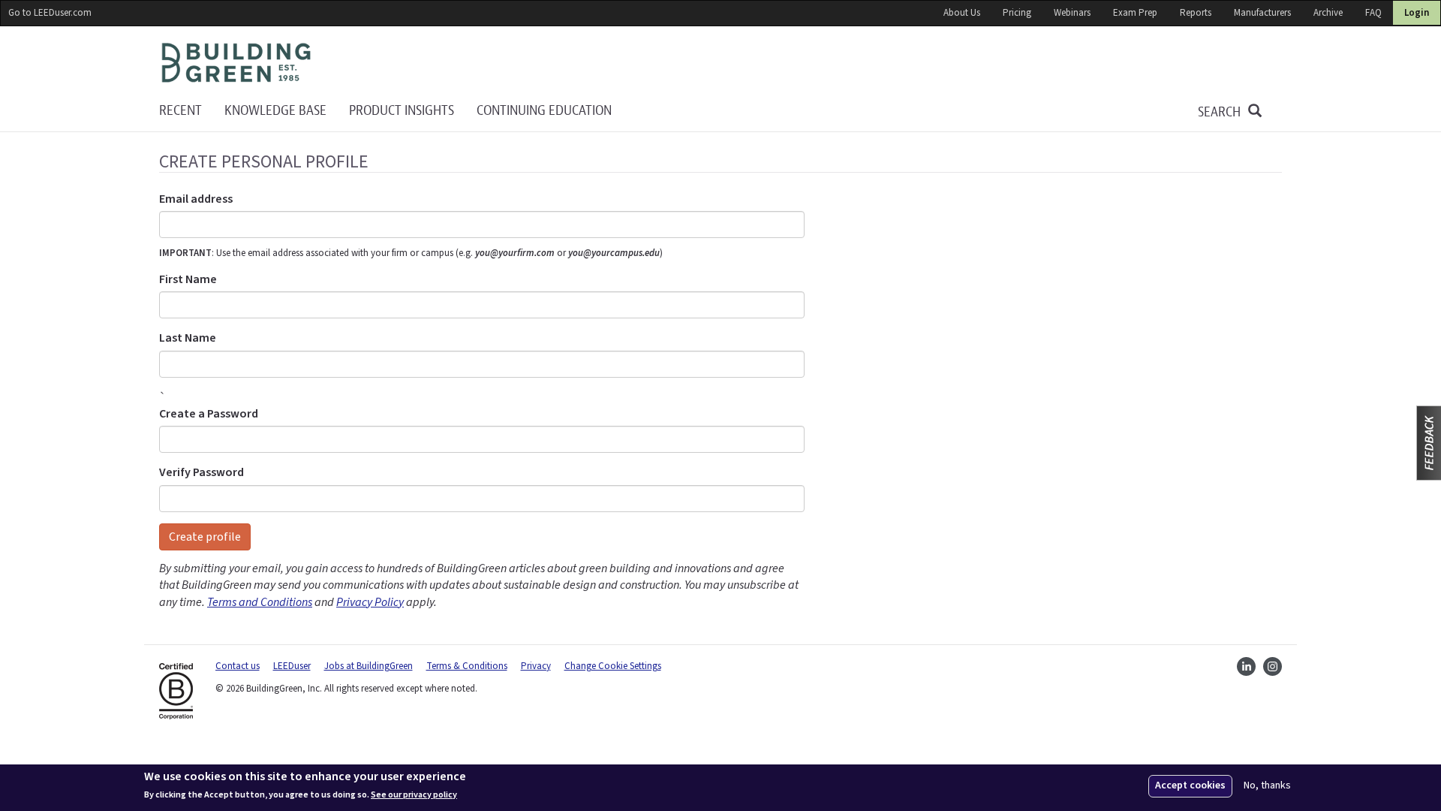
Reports (1195, 13)
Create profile (205, 537)
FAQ (1373, 13)
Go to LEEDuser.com (50, 13)
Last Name (187, 338)
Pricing (1017, 13)
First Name (188, 279)
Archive (1328, 13)
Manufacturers (1262, 13)
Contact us (237, 666)
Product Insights (401, 110)
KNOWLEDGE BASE (275, 110)
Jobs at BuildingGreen (368, 666)
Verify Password (201, 472)
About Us (961, 13)
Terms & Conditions (466, 666)
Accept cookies (1190, 785)
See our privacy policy (414, 794)
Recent (180, 110)
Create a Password (208, 414)
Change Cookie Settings (612, 666)
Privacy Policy (370, 602)
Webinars (1072, 13)
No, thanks (1267, 786)
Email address (196, 199)
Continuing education (544, 110)
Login (1416, 13)
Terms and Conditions (259, 602)
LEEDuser (292, 666)
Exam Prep (1135, 13)
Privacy (536, 666)
